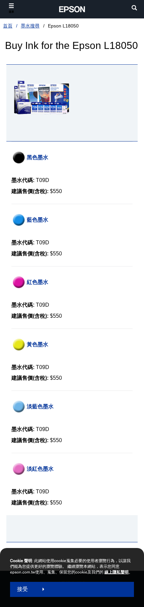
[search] (134, 8)
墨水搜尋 (30, 25)
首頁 (7, 25)
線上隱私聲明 (116, 572)
